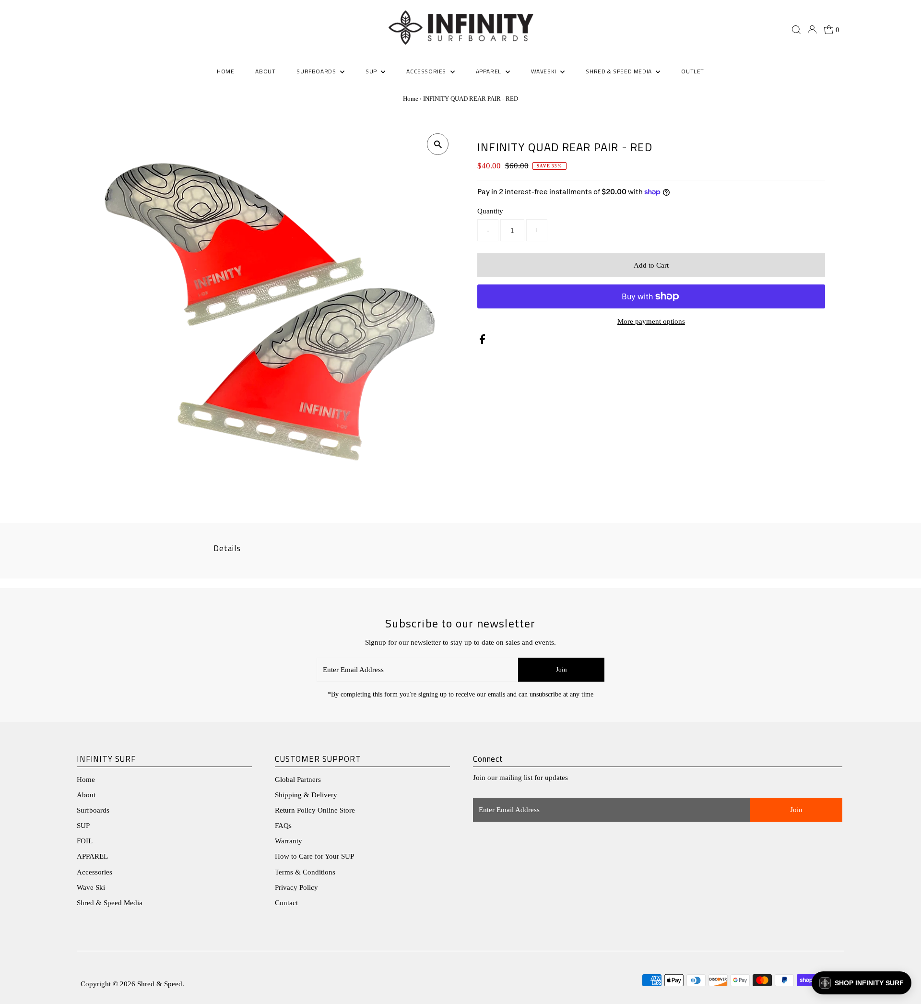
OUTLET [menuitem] (692, 71)
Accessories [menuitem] (427, 71)
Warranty (288, 841)
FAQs (283, 825)
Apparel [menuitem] (489, 71)
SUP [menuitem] (372, 71)
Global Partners (298, 779)
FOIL (85, 841)
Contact (286, 903)
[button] (861, 982)
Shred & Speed (159, 984)
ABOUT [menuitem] (265, 71)
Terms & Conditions (305, 872)
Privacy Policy (296, 887)
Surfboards (317, 71)
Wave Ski (91, 887)
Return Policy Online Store (315, 810)
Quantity (490, 211)
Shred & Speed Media (109, 903)
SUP (83, 825)
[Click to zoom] (438, 144)
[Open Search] (796, 29)
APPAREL (92, 856)
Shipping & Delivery (306, 795)
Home (410, 98)
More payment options (651, 321)
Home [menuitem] (225, 71)
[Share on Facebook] (482, 341)
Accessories (94, 872)
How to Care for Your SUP (314, 856)
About (86, 795)
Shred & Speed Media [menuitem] (619, 71)
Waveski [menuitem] (544, 71)
